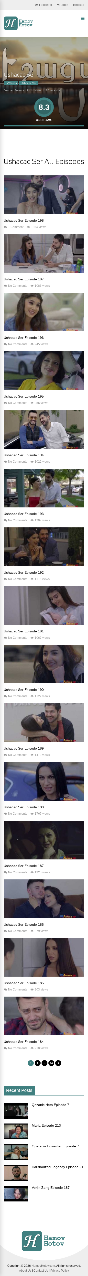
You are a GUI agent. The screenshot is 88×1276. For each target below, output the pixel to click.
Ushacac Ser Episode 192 (24, 572)
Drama (19, 90)
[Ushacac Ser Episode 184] (44, 1034)
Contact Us (40, 1270)
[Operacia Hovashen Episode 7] (16, 1159)
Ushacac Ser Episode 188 (24, 807)
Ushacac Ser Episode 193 (24, 514)
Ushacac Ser (28, 83)
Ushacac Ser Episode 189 (24, 748)
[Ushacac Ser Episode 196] (44, 330)
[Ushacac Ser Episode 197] (44, 272)
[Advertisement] (46, 147)
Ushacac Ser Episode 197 (24, 279)
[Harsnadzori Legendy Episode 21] (16, 1179)
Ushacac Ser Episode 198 (24, 220)
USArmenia (52, 90)
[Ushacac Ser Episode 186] (44, 917)
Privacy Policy (59, 1270)
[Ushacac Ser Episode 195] (44, 389)
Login (64, 4)
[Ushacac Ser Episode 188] (44, 799)
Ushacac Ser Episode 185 (24, 983)
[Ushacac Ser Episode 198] (44, 213)
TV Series (11, 83)
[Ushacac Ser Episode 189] (44, 741)
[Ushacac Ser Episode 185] (44, 975)
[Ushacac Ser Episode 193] (44, 506)
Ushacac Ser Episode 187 (24, 866)
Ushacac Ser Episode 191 (24, 631)
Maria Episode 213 (46, 1125)
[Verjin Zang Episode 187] (16, 1200)
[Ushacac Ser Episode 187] (44, 858)
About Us (25, 1270)
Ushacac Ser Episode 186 (24, 924)
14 (51, 1063)
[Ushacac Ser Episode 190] (44, 682)
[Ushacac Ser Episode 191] (44, 624)
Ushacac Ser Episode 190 (24, 690)
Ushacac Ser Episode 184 (24, 1042)
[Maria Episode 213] (16, 1138)
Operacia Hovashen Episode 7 (55, 1146)
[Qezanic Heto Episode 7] (16, 1117)
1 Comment (15, 227)
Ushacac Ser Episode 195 (24, 396)
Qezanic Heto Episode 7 (50, 1105)
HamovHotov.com (43, 1265)
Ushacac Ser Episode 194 (24, 455)
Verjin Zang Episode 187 (51, 1188)
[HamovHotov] (19, 29)
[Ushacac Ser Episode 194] (44, 447)
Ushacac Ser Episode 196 (24, 338)
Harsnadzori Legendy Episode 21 (57, 1167)
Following (45, 4)
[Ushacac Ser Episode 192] (44, 565)
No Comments (17, 285)
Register (78, 4)
